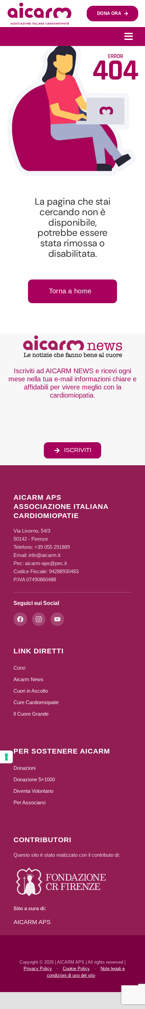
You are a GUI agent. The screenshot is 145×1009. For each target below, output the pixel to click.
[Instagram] (39, 619)
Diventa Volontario (33, 791)
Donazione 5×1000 (34, 779)
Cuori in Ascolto (30, 691)
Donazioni (24, 768)
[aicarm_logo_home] (39, 5)
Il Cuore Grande (31, 714)
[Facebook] (20, 619)
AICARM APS (32, 922)
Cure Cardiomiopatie (36, 702)
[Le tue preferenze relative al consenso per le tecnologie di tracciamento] (6, 756)
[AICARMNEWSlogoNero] (72, 336)
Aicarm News (28, 679)
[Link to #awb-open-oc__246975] (128, 36)
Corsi (19, 668)
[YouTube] (57, 619)
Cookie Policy (76, 968)
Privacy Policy (38, 968)
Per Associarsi (29, 802)
